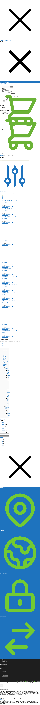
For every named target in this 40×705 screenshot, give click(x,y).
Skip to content (8, 40)
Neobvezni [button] (2, 699)
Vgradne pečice (4, 202)
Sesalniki (8, 413)
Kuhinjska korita (4, 359)
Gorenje (3, 426)
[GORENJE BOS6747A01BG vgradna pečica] (9, 200)
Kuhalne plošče (4, 218)
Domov (1, 155)
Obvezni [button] (1, 695)
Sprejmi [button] (8, 683)
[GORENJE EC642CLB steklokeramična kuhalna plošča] (11, 268)
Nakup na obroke (3, 616)
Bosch (3, 422)
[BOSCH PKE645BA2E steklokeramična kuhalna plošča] (9, 322)
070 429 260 (2, 82)
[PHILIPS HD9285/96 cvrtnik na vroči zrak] (9, 292)
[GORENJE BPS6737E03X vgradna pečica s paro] (9, 238)
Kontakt (3, 672)
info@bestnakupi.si (7, 82)
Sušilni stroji (8, 404)
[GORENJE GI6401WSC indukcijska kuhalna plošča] (10, 276)
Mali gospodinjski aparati (7, 407)
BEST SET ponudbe (5, 353)
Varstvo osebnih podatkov (5, 676)
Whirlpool (3, 430)
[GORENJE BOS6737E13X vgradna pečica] (9, 208)
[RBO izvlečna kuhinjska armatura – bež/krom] (9, 300)
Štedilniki (8, 375)
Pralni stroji (8, 396)
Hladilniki (3, 332)
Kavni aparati (8, 411)
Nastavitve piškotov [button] (4, 683)
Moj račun (4, 107)
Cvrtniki (3, 294)
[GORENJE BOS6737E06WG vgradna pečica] (9, 284)
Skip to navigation (3, 40)
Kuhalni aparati (8, 380)
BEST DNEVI (5, 350)
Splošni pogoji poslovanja (5, 675)
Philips (3, 428)
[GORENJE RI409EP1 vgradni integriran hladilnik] (10, 330)
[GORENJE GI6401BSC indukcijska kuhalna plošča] (9, 260)
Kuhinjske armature (5, 302)
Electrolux (4, 424)
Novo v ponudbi (4, 671)
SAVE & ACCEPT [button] (3, 704)
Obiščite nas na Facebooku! (4, 81)
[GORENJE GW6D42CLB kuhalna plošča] (9, 216)
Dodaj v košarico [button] (5, 207)
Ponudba (3, 670)
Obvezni (3, 696)
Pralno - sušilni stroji (8, 372)
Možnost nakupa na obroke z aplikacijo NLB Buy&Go (8, 617)
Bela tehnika (6, 368)
